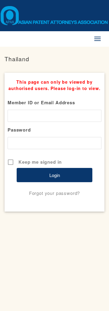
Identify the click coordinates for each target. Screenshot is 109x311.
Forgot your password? (54, 193)
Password (19, 129)
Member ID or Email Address (41, 102)
